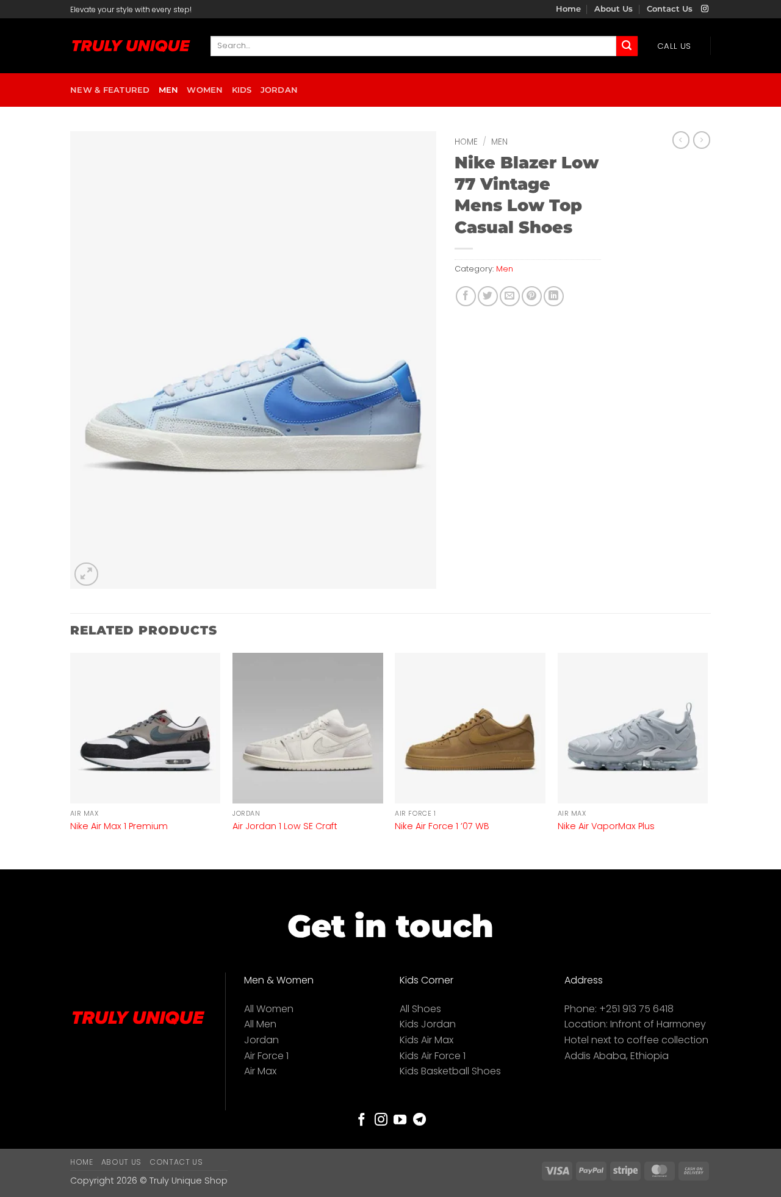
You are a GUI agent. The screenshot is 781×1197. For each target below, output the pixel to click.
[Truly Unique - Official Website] (131, 46)
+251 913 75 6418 (636, 1009)
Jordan (279, 90)
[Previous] (71, 760)
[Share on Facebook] (466, 296)
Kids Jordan (428, 1024)
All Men (260, 1024)
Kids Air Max (426, 1040)
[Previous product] (701, 139)
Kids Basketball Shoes (450, 1071)
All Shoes (420, 1009)
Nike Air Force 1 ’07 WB (442, 826)
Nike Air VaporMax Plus (606, 826)
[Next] (707, 760)
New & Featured (110, 90)
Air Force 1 (266, 1056)
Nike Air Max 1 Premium (119, 826)
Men (169, 90)
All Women (268, 1009)
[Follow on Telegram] (419, 1120)
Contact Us (670, 8)
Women (205, 90)
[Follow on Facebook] (361, 1120)
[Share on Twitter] (488, 296)
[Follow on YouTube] (400, 1120)
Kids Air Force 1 (433, 1056)
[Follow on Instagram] (704, 9)
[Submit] (626, 46)
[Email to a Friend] (510, 296)
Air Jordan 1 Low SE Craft (284, 826)
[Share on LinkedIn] (554, 296)
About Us (613, 8)
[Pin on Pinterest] (532, 296)
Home (568, 8)
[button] (86, 574)
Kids (242, 90)
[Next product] (680, 139)
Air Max (260, 1071)
